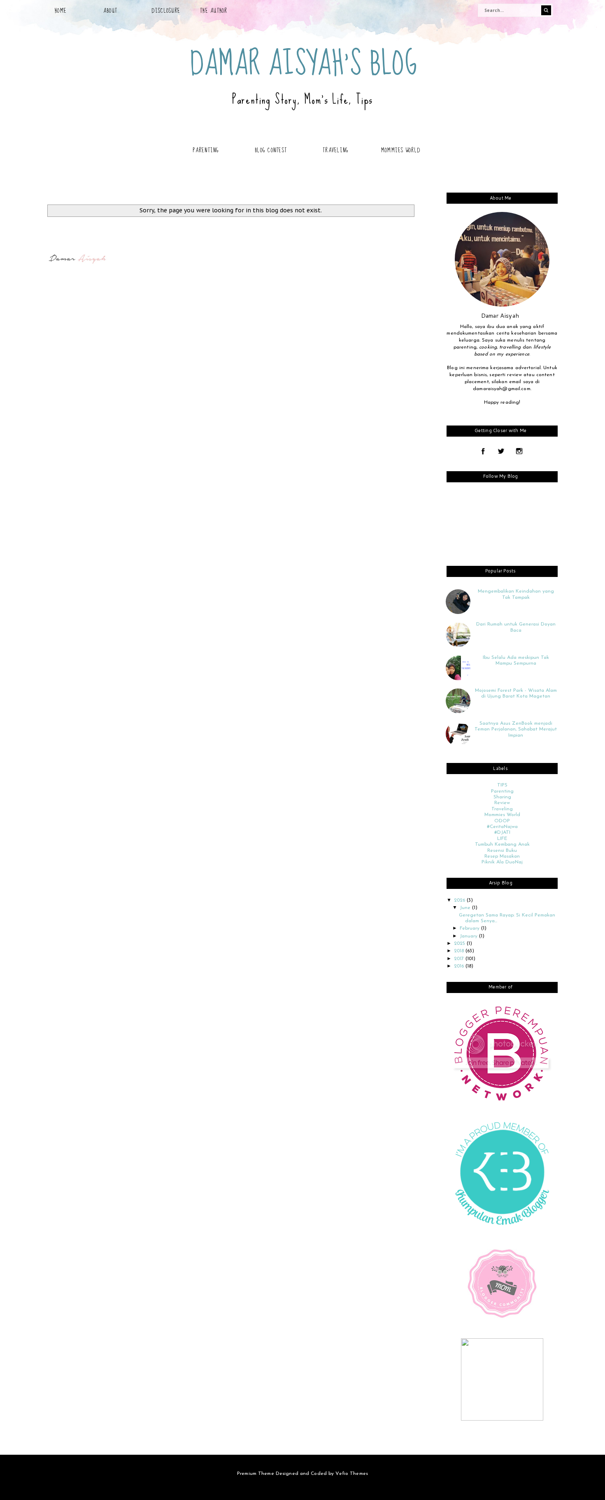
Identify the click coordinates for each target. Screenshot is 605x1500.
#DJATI (502, 832)
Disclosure (165, 10)
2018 (459, 951)
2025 (460, 943)
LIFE (502, 838)
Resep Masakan (502, 856)
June (466, 907)
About (110, 10)
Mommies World (400, 150)
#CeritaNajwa (502, 826)
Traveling (336, 150)
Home (61, 10)
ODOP (502, 821)
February (470, 928)
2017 (459, 958)
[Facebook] (483, 452)
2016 (459, 966)
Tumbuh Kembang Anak (502, 844)
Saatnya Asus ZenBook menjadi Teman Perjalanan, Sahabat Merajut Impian (516, 729)
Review (502, 802)
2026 (460, 900)
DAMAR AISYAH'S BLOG (303, 64)
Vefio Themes (351, 1473)
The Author (214, 10)
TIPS (502, 785)
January (469, 936)
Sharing (502, 797)
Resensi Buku (502, 850)
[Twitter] (501, 452)
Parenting (206, 150)
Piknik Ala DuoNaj (502, 862)
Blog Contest (271, 150)
